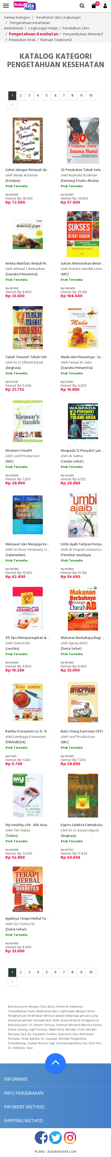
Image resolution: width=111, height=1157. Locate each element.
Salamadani (15, 555)
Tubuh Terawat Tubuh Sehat (27, 357)
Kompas (12, 181)
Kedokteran (13, 28)
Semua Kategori (17, 18)
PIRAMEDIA (15, 742)
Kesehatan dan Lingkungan (58, 18)
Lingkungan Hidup (43, 28)
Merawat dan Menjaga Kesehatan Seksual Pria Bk (44, 544)
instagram (70, 1137)
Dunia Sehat (71, 649)
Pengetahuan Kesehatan (30, 23)
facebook (41, 1137)
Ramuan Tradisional (56, 40)
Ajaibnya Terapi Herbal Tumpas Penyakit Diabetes (45, 919)
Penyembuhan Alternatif (83, 34)
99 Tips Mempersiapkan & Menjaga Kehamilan (42, 638)
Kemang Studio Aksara (80, 181)
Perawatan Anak (22, 40)
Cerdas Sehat (72, 461)
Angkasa (13, 368)
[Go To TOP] (55, 1063)
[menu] (6, 6)
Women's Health (18, 451)
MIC (65, 274)
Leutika (12, 649)
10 (91, 96)
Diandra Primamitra (21, 274)
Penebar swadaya (76, 555)
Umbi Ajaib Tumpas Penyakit (83, 544)
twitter (55, 1137)
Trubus (11, 836)
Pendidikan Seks (76, 28)
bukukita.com (65, 1151)
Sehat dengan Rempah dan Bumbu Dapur (38, 170)
